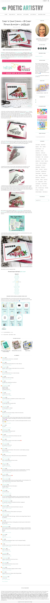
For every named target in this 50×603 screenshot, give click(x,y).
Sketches (44, 146)
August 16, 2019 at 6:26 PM (6, 432)
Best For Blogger (30, 601)
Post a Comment (5, 581)
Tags (41, 185)
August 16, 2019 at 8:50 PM (6, 452)
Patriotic (41, 179)
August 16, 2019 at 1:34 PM (6, 409)
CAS (43, 148)
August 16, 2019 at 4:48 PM (6, 423)
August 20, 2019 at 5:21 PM (6, 551)
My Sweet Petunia (17, 292)
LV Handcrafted (40, 181)
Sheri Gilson (17, 285)
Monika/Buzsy (4, 514)
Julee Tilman (14, 281)
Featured (11, 334)
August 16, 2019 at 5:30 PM (6, 427)
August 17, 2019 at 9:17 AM (6, 488)
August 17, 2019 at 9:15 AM (6, 482)
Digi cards (46, 161)
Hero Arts (43, 165)
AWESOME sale (3, 211)
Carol (3, 381)
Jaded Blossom (38, 161)
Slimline (37, 169)
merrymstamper (5, 557)
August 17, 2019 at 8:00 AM (6, 472)
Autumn (42, 161)
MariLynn (3, 448)
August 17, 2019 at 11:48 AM (6, 498)
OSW (36, 187)
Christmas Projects (38, 165)
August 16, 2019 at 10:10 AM (6, 374)
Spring (37, 175)
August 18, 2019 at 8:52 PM (6, 524)
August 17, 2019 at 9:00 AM (6, 476)
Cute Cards (41, 169)
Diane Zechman (16, 277)
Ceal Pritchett (17, 291)
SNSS (15, 334)
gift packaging (38, 167)
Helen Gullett (4, 553)
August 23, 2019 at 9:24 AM (6, 565)
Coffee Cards (43, 152)
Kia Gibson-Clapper (17, 286)
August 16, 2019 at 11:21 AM (6, 383)
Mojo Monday (43, 144)
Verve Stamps (38, 144)
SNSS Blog (16, 275)
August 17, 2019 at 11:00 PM (6, 503)
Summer (45, 181)
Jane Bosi (16, 279)
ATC (36, 181)
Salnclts (3, 425)
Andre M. (3, 567)
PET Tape (37, 189)
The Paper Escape (41, 187)
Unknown (3, 397)
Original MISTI (22, 113)
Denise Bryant (4, 505)
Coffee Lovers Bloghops (43, 163)
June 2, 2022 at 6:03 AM (6, 579)
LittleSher (3, 490)
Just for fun (45, 179)
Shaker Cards (44, 173)
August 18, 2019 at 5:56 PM (6, 518)
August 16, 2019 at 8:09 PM (6, 441)
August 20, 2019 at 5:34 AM (6, 541)
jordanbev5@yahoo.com (6, 500)
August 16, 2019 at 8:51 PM (6, 457)
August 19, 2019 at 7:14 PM (6, 537)
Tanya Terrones (5, 459)
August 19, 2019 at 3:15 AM (6, 532)
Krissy (3, 376)
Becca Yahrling (4, 402)
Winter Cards (43, 177)
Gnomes (37, 163)
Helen (3, 539)
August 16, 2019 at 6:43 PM (6, 437)
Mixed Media (38, 150)
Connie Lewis (4, 562)
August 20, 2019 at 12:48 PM (6, 546)
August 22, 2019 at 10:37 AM (6, 555)
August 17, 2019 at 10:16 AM (6, 493)
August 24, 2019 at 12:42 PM (6, 574)
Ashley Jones (4, 463)
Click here (36, 75)
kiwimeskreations (5, 526)
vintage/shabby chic (39, 154)
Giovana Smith (16, 289)
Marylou (3, 357)
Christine (3, 468)
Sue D (3, 520)
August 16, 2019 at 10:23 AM (6, 379)
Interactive (37, 185)
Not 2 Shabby (45, 154)
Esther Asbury (4, 406)
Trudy (3, 392)
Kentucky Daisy (4, 416)
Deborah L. (4, 548)
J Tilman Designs (38, 173)
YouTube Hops (45, 175)
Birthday (42, 150)
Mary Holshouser (5, 385)
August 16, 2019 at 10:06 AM (6, 365)
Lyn (2, 543)
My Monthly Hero (43, 171)
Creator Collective (44, 183)
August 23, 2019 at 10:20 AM (6, 570)
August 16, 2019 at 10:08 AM (6, 369)
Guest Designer (38, 183)
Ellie (2, 454)
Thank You (45, 169)
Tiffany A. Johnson (5, 478)
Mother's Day (38, 177)
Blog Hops (6, 334)
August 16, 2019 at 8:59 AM (6, 360)
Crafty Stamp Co (45, 191)
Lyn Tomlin (16, 284)
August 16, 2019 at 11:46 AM (6, 395)
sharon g (3, 371)
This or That (44, 185)
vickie (3, 411)
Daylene (3, 439)
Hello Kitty (46, 187)
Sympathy (40, 175)
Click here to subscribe (38, 56)
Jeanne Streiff (17, 290)
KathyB (3, 510)
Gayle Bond (17, 278)
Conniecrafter (4, 484)
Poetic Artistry (22, 601)
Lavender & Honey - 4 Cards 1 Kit (42, 92)
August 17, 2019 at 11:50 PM (6, 508)
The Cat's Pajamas (38, 148)
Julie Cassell (22, 271)
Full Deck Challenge (38, 191)
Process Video (38, 171)
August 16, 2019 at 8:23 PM (6, 446)
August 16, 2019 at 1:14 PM (6, 404)
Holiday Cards (38, 152)
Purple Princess (4, 576)
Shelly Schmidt (4, 443)
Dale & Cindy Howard (5, 495)
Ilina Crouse (17, 288)
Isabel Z (3, 362)
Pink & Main (41, 189)
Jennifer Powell (16, 280)
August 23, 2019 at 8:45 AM (6, 560)
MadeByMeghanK (5, 429)
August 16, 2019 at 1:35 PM (6, 414)
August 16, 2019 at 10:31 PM (6, 461)
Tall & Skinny (43, 167)
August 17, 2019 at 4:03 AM (6, 466)
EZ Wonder (37, 179)
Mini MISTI (27, 111)
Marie (3, 434)
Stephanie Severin (17, 287)
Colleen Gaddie (16, 276)
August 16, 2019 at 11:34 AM (6, 390)
